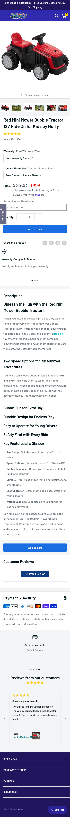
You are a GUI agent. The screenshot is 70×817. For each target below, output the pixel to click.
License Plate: (28, 168)
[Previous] (4, 718)
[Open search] (57, 16)
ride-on (58, 333)
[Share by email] (64, 242)
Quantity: (8, 217)
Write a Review (38, 574)
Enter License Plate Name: (19, 201)
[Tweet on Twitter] (57, 242)
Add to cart (35, 229)
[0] (64, 16)
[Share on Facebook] (44, 242)
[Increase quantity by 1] (38, 217)
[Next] (66, 718)
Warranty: (22, 151)
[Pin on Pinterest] (51, 242)
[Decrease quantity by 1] (20, 217)
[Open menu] (5, 16)
